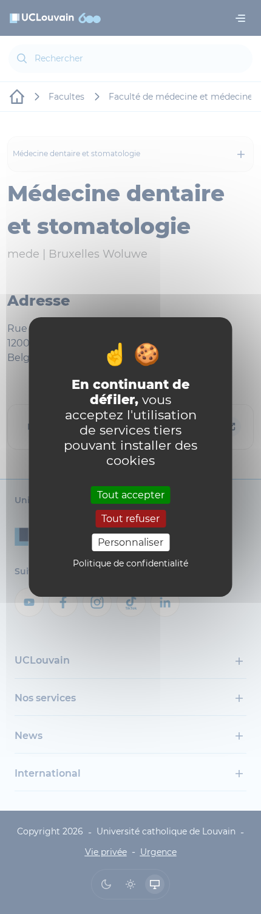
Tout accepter (130, 494)
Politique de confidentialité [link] (130, 563)
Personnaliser (130, 542)
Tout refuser (130, 518)
